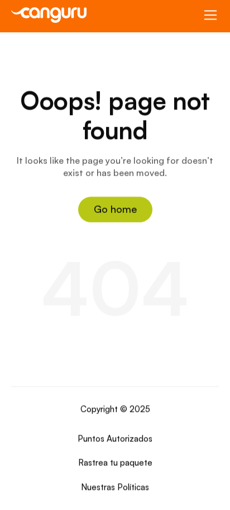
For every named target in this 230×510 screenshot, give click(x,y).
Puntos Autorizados (115, 438)
